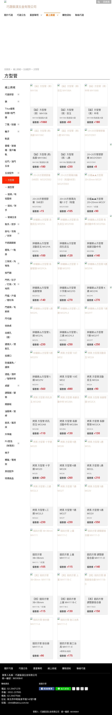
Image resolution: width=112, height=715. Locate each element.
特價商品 (9, 478)
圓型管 (11, 187)
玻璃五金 (12, 217)
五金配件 (27, 69)
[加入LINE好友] (63, 688)
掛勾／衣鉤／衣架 (10, 233)
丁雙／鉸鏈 (10, 124)
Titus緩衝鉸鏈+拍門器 (10, 113)
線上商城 (17, 69)
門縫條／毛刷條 (10, 309)
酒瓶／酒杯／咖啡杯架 (10, 376)
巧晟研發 (9, 94)
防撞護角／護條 (10, 365)
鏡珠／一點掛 (10, 252)
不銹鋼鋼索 (10, 242)
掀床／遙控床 (10, 425)
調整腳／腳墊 (10, 395)
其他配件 (9, 471)
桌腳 (7, 385)
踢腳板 (8, 404)
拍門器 (8, 272)
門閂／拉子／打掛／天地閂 (10, 284)
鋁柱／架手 (10, 208)
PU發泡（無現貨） (10, 443)
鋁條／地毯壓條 (10, 196)
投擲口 (8, 355)
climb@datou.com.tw (18, 702)
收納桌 (8, 325)
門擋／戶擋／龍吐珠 (10, 298)
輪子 (7, 131)
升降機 (8, 434)
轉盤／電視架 (10, 462)
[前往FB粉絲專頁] (46, 688)
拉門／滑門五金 (10, 163)
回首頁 (7, 69)
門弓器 (8, 318)
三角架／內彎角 (10, 263)
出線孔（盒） (8, 335)
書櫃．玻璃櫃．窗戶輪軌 (10, 150)
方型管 (11, 180)
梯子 (7, 452)
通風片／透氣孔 (10, 346)
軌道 (7, 138)
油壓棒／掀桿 (10, 413)
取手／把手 (10, 224)
